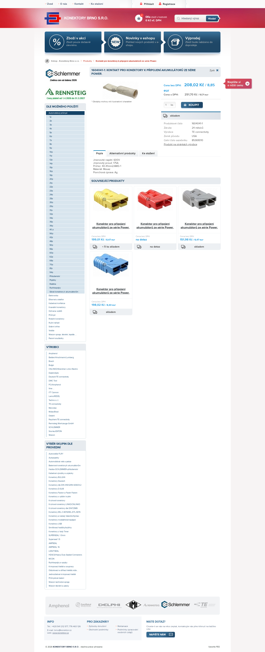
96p (51, 233)
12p (51, 160)
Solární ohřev (54, 326)
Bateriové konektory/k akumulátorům (65, 465)
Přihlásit (149, 4)
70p (51, 264)
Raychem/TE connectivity (59, 419)
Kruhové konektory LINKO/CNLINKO (64, 504)
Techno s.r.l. (54, 400)
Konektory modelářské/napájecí (62, 520)
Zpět (212, 70)
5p (51, 132)
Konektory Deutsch (57, 481)
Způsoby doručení (97, 626)
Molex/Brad (53, 412)
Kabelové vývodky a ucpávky (61, 473)
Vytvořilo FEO (214, 647)
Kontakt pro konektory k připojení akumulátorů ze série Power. (126, 61)
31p (51, 210)
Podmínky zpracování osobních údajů (128, 631)
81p (51, 268)
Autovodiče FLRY (56, 454)
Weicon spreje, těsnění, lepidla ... (63, 334)
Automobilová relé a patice (60, 461)
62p (51, 257)
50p (51, 245)
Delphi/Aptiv (54, 373)
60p (51, 253)
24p (51, 194)
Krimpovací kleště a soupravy (61, 566)
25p (51, 198)
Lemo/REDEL (54, 396)
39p (51, 226)
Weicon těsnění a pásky (59, 586)
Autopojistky (54, 458)
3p (51, 125)
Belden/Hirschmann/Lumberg (61, 357)
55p (51, 249)
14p (51, 163)
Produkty (87, 61)
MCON (51, 559)
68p (51, 260)
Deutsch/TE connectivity (59, 377)
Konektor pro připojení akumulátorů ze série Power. (110, 225)
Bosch (51, 361)
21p (51, 183)
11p (51, 156)
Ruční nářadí (54, 323)
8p (51, 144)
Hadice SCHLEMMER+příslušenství (63, 469)
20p (51, 179)
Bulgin (51, 365)
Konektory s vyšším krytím (60, 496)
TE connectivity (55, 404)
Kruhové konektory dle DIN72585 (63, 508)
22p (51, 187)
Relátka (53, 284)
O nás (63, 3)
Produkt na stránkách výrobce (180, 144)
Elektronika (53, 295)
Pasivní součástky (56, 338)
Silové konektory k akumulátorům (64, 292)
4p (51, 128)
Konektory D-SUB (56, 489)
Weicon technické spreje (59, 582)
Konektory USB (55, 524)
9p (51, 148)
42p (51, 237)
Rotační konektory (56, 319)
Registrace (169, 4)
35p (51, 222)
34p (51, 218)
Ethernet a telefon (56, 299)
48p (51, 241)
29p (51, 206)
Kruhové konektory (57, 500)
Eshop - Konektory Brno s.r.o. (65, 61)
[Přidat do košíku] (192, 105)
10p (51, 152)
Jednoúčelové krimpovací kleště (62, 574)
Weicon (52, 435)
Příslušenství (55, 276)
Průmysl (52, 315)
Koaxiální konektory (57, 307)
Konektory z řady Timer (59, 531)
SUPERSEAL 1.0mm (57, 535)
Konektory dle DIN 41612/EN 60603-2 (65, 485)
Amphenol (53, 353)
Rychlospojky (55, 288)
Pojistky (53, 280)
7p (51, 140)
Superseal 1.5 (54, 539)
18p (51, 175)
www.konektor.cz (60, 633)
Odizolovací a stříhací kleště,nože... (63, 570)
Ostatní (52, 416)
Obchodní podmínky (98, 629)
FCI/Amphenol (55, 385)
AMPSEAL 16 (54, 547)
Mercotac (53, 408)
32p (51, 214)
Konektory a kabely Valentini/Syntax (64, 516)
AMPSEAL (53, 543)
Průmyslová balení (56, 578)
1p (50, 117)
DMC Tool (53, 381)
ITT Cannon (54, 392)
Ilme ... (51, 388)
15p (51, 167)
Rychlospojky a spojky (58, 562)
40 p (52, 229)
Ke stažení (97, 3)
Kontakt (78, 3)
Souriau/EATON (55, 431)
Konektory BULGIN (57, 477)
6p (51, 136)
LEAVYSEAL (54, 551)
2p (51, 121)
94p (51, 272)
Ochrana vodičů (55, 311)
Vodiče (51, 330)
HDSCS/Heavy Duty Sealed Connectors (65, 555)
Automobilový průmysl (58, 113)
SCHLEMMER (54, 427)
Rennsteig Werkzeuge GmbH (61, 423)
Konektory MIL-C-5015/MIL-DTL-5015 (64, 512)
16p (51, 171)
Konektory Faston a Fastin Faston (63, 493)
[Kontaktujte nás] (238, 83)
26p (51, 202)
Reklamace (123, 626)
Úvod (50, 3)
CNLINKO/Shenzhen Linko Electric (63, 369)
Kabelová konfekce (57, 303)
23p (51, 191)
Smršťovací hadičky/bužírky (60, 527)
